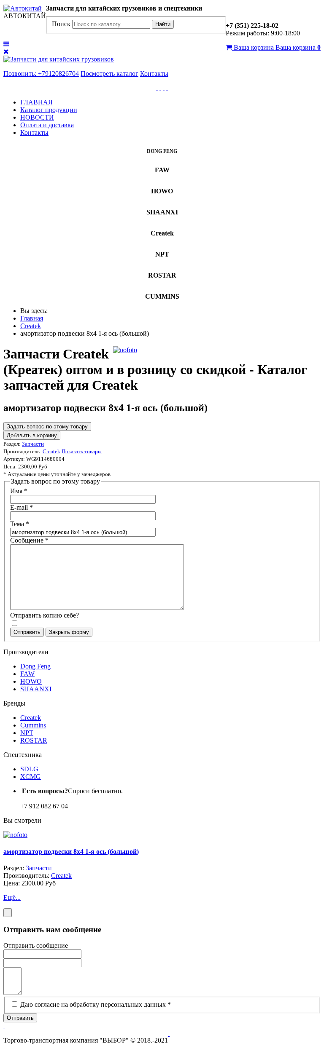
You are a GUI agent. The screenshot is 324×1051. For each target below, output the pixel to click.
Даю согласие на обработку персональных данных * (95, 1004)
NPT (26, 732)
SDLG (29, 769)
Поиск (61, 23)
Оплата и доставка (47, 124)
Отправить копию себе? (44, 615)
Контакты (154, 73)
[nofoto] (125, 349)
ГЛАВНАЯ (36, 102)
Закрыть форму (69, 632)
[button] (4, 1026)
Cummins (33, 725)
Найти (162, 24)
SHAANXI (35, 689)
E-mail (21, 507)
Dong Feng (35, 666)
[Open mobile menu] (6, 44)
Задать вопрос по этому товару (47, 426)
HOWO (31, 681)
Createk (30, 717)
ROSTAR (33, 740)
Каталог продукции (48, 109)
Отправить (27, 632)
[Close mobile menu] (6, 51)
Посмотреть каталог (109, 73)
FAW (27, 673)
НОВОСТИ (37, 117)
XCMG (30, 776)
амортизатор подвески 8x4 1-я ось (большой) (71, 851)
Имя (18, 491)
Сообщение (29, 540)
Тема (19, 523)
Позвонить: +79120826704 (41, 73)
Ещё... (12, 897)
